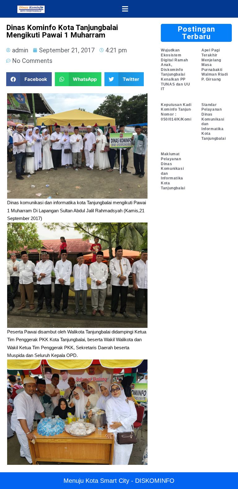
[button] (125, 9)
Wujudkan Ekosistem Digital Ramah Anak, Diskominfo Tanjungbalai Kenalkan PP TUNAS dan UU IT (175, 69)
